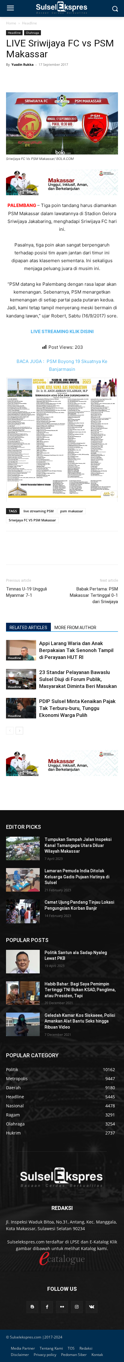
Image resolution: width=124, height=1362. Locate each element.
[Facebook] (12, 78)
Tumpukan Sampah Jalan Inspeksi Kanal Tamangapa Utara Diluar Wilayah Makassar (78, 845)
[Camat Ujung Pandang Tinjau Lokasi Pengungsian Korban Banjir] (23, 911)
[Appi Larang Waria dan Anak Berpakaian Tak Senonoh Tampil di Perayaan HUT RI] (21, 650)
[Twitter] (26, 78)
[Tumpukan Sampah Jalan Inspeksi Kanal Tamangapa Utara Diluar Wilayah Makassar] (23, 848)
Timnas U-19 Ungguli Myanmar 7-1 (26, 592)
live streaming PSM (38, 511)
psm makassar (71, 511)
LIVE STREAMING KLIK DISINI (62, 331)
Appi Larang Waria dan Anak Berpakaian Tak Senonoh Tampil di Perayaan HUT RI (76, 650)
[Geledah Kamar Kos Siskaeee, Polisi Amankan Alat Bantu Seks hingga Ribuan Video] (23, 1024)
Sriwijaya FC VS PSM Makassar (32, 520)
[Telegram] (54, 78)
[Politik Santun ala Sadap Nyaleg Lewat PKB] (23, 961)
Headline (29, 23)
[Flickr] (62, 1307)
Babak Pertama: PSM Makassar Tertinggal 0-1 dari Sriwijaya (94, 595)
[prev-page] (10, 730)
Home (11, 23)
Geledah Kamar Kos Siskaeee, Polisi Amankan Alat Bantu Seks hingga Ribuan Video (80, 1021)
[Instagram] (77, 1307)
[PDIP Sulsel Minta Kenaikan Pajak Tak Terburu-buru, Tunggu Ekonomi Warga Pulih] (21, 708)
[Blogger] (32, 1307)
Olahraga (32, 32)
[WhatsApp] (40, 78)
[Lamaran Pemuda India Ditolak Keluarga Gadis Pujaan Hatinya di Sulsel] (23, 880)
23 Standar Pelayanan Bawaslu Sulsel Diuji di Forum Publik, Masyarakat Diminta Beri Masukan (78, 679)
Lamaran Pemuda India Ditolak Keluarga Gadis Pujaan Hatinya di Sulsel (77, 876)
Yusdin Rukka (22, 64)
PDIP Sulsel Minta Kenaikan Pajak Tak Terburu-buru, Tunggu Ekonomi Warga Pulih (77, 708)
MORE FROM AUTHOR (75, 627)
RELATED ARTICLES (28, 627)
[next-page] (19, 730)
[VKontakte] (92, 1307)
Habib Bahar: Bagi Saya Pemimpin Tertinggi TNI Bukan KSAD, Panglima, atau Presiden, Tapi (80, 990)
